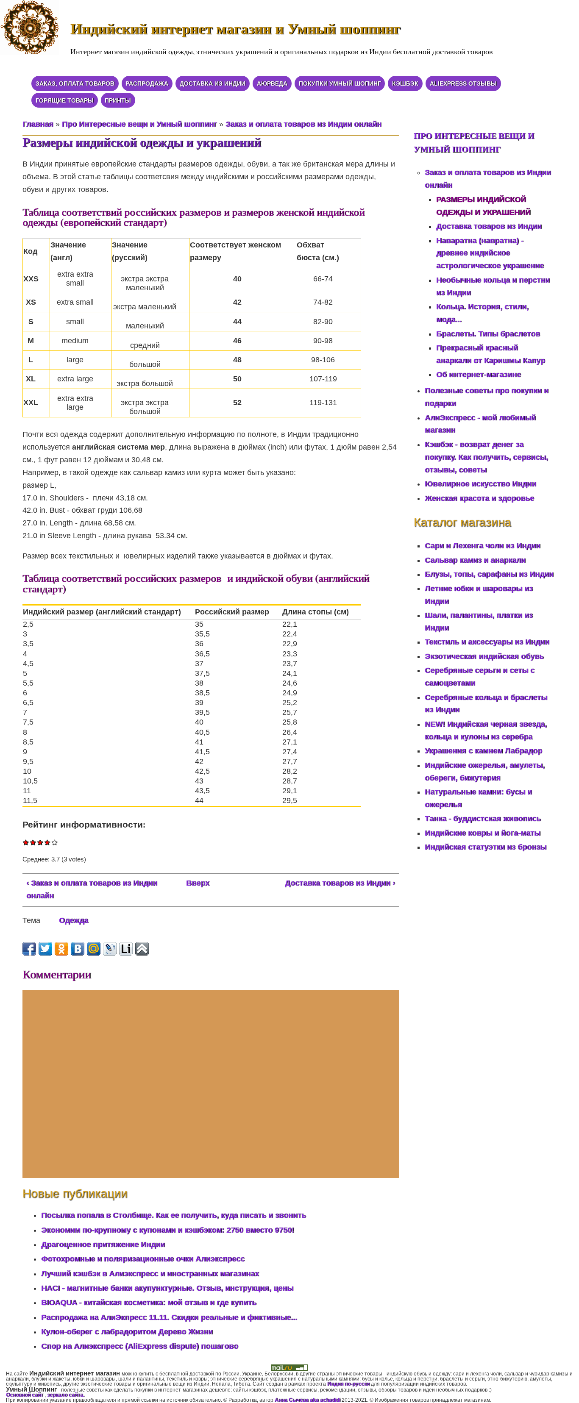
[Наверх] (142, 949)
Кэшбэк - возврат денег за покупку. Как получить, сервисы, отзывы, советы (486, 457)
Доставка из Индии (212, 83)
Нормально (40, 842)
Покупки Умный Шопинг (340, 83)
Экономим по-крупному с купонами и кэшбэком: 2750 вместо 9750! (167, 1230)
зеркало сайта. (65, 1395)
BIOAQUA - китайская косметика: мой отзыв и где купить (148, 1302)
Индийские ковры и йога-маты (482, 833)
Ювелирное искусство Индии (480, 484)
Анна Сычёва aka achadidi (307, 1400)
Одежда (73, 920)
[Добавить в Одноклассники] (61, 949)
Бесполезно (26, 842)
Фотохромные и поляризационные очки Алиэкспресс (143, 1259)
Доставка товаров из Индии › (340, 883)
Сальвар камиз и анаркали (475, 560)
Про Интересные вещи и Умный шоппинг (139, 124)
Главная (37, 124)
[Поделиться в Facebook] (29, 949)
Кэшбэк (405, 83)
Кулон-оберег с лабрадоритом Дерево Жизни (127, 1332)
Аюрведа (272, 83)
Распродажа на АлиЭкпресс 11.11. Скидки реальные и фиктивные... (169, 1317)
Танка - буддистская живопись (483, 818)
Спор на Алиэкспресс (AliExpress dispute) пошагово (139, 1346)
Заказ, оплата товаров (75, 83)
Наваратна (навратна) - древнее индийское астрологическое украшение (490, 253)
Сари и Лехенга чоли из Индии (482, 546)
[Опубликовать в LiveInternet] (126, 949)
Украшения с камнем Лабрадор (483, 751)
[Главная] (35, 33)
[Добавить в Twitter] (45, 949)
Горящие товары (65, 100)
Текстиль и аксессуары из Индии (487, 642)
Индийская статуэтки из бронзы (485, 847)
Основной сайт (25, 1395)
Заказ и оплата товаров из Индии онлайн (303, 124)
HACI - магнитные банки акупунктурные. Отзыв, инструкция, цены (167, 1288)
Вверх (197, 883)
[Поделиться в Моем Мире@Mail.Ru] (93, 949)
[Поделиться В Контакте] (77, 949)
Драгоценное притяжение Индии (103, 1244)
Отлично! (54, 842)
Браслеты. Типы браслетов (488, 334)
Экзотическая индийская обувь (484, 656)
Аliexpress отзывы (463, 83)
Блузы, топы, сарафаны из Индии (489, 574)
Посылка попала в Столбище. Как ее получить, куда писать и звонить (173, 1215)
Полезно (46, 842)
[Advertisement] (210, 1084)
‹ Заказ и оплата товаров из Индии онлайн (91, 889)
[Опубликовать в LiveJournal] (110, 949)
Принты (118, 100)
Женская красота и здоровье (479, 498)
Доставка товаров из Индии (489, 226)
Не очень (33, 842)
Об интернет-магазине (478, 374)
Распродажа (146, 83)
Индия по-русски (348, 1384)
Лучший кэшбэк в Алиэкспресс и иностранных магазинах (150, 1274)
